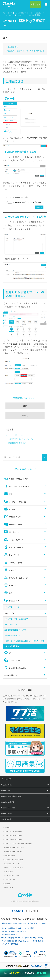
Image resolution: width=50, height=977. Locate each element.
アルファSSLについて (16, 435)
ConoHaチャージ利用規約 (12, 835)
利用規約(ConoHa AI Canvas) (13, 847)
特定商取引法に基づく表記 (13, 859)
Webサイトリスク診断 (26, 928)
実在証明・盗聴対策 (8, 934)
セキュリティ (10, 15)
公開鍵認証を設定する (16, 443)
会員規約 (6, 827)
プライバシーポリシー (11, 875)
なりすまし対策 (38, 941)
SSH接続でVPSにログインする (20, 439)
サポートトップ (7, 13)
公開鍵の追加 (12, 47)
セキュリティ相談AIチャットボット (13, 931)
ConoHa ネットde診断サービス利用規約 (17, 843)
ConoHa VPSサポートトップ (23, 13)
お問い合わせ (8, 871)
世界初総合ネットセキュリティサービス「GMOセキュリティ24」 (23, 923)
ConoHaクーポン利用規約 (12, 839)
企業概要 (6, 883)
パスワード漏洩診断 (8, 928)
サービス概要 (8, 887)
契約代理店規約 (9, 855)
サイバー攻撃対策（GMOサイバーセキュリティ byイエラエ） (22, 938)
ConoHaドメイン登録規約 (12, 831)
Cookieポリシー (9, 879)
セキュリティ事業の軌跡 (9, 944)
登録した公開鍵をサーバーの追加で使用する (26, 51)
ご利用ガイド (40, 13)
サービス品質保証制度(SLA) (13, 867)
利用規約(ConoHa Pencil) (12, 851)
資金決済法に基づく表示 (12, 863)
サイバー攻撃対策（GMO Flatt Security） (15, 941)
